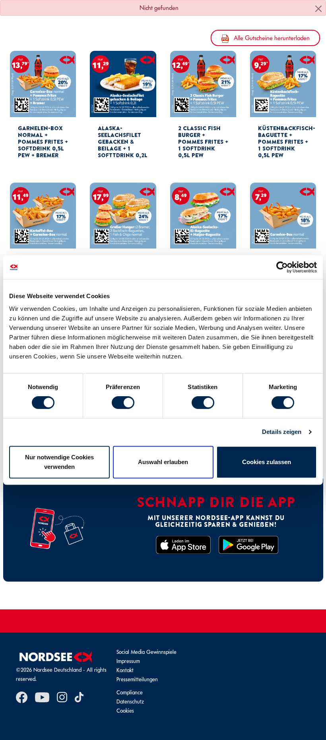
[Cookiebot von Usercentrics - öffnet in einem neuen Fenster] (282, 267)
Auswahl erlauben (163, 462)
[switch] (123, 402)
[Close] (318, 8)
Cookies (125, 710)
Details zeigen (281, 431)
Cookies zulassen (266, 462)
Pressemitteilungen (137, 679)
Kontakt (125, 670)
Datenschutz (130, 701)
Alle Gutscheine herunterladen (271, 38)
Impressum (128, 661)
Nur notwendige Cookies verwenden (59, 462)
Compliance (129, 692)
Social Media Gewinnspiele (146, 652)
